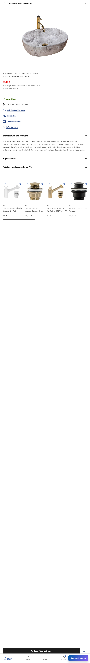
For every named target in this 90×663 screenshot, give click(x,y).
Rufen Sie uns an (12, 127)
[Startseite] (7, 658)
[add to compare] (6, 184)
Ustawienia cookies (78, 658)
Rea (4, 206)
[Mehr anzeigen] (86, 3)
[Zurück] (4, 3)
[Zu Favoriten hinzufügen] (19, 184)
